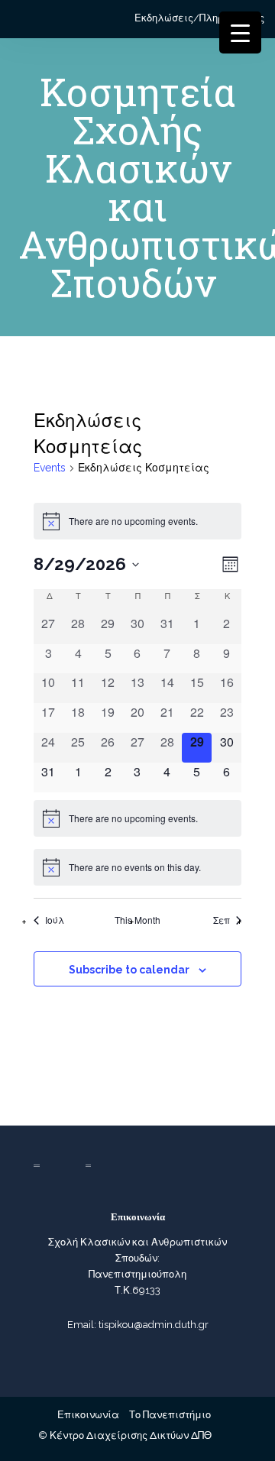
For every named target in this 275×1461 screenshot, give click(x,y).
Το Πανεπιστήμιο (170, 1415)
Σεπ (221, 920)
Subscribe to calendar (129, 970)
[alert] (137, 521)
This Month (137, 920)
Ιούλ (54, 920)
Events (50, 468)
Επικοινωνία (88, 1415)
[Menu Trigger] (240, 32)
